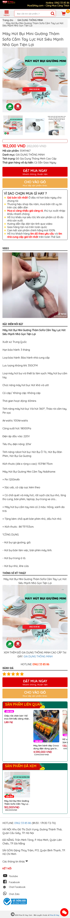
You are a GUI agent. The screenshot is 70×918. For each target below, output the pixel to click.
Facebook (14, 882)
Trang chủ (7, 20)
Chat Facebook (17, 887)
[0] (64, 13)
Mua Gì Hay (54, 915)
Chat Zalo (14, 894)
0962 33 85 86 (23, 823)
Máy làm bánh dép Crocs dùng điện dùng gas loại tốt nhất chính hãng (46, 747)
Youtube (13, 876)
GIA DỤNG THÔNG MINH (30, 20)
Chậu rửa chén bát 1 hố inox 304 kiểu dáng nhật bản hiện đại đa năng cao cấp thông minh (16, 717)
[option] (35, 80)
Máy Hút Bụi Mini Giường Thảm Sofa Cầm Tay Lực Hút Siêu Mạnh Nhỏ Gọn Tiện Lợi (16, 802)
